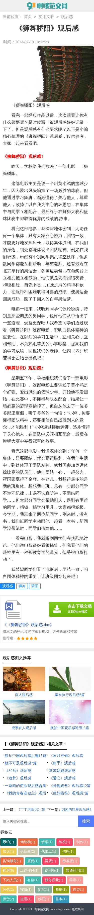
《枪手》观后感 (62, 763)
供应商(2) (27, 851)
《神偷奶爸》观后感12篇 (70, 786)
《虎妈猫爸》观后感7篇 (69, 793)
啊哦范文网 (41, 909)
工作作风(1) (29, 870)
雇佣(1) (33, 861)
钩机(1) (64, 842)
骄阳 (34, 586)
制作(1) (82, 842)
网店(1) (50, 861)
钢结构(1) (27, 842)
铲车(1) (47, 842)
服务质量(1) (54, 880)
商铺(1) (61, 889)
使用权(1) (52, 870)
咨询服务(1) (12, 861)
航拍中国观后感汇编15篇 (25, 756)
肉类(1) (78, 889)
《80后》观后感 (18, 771)
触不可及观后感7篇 (21, 763)
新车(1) (43, 889)
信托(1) (68, 851)
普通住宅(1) (75, 870)
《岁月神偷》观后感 (66, 756)
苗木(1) (61, 899)
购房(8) (8, 870)
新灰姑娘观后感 (62, 771)
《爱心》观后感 (62, 778)
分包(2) (8, 889)
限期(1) (75, 880)
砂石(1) (43, 899)
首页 (28, 17)
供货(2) (8, 899)
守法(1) (26, 889)
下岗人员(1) (12, 880)
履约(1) (8, 842)
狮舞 (22, 586)
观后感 (67, 17)
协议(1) (8, 851)
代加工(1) (48, 851)
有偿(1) (33, 880)
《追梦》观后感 (18, 778)
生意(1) (26, 899)
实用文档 (46, 17)
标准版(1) (69, 861)
